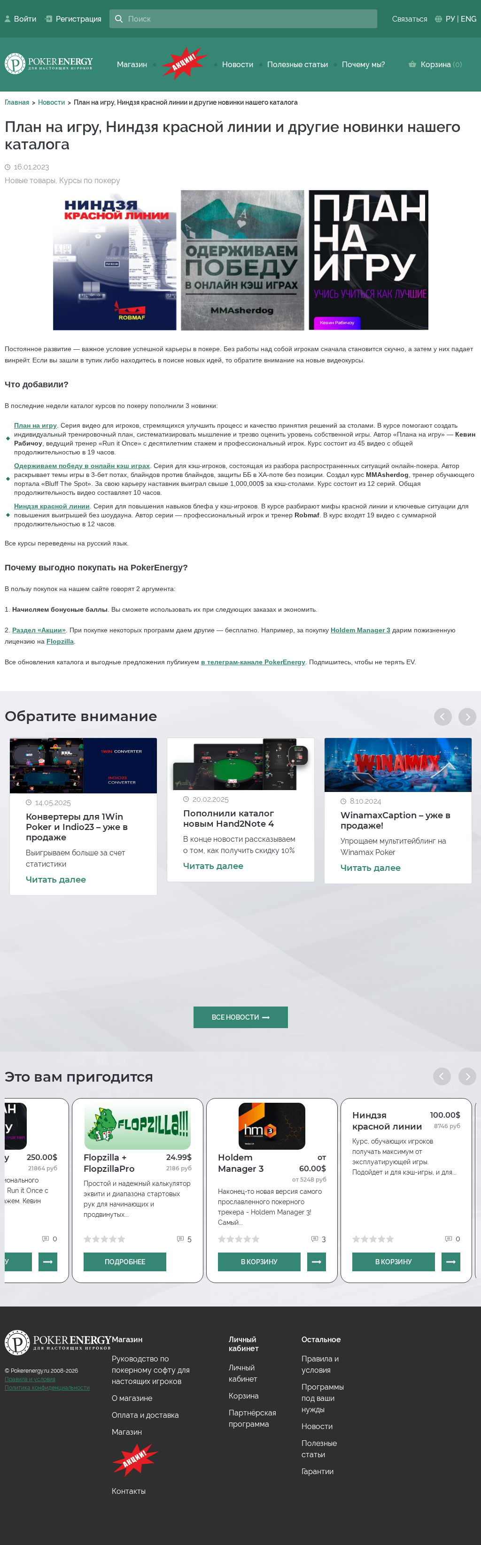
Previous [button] (443, 717)
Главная (17, 102)
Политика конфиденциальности (47, 1387)
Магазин (132, 64)
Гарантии (318, 1471)
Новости (237, 64)
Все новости (235, 1017)
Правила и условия (30, 1379)
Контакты (129, 1491)
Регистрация (75, 19)
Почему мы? (363, 64)
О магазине (132, 1398)
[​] (184, 64)
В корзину (259, 1262)
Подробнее (125, 1262)
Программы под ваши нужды (323, 1398)
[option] (83, 816)
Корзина (439, 64)
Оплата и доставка (145, 1415)
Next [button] (467, 717)
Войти (22, 19)
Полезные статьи (297, 64)
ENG (468, 19)
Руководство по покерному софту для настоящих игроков (151, 1370)
